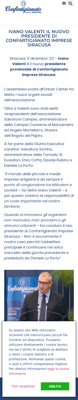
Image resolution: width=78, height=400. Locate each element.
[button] (64, 3)
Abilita (55, 386)
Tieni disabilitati (23, 386)
